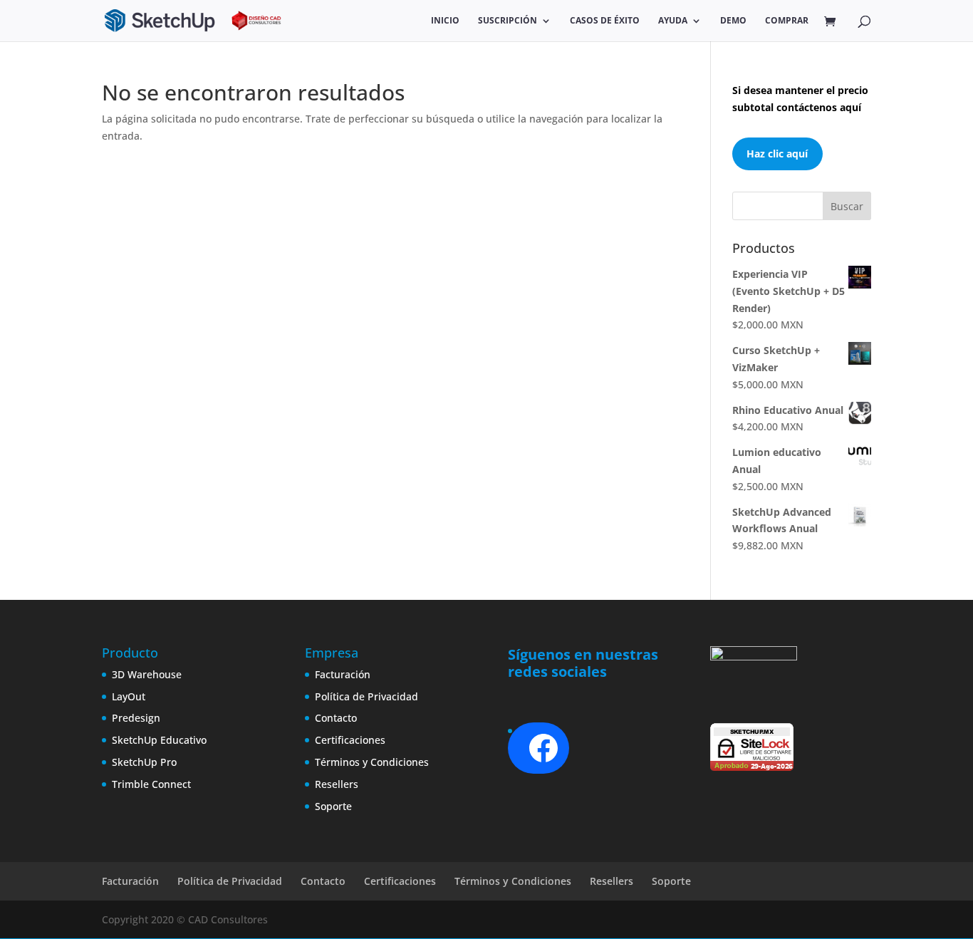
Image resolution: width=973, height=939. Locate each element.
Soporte (333, 806)
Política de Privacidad (366, 696)
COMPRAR (786, 21)
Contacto (336, 718)
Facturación (342, 674)
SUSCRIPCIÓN (507, 21)
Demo (733, 21)
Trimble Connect (151, 784)
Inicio (445, 21)
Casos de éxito (605, 21)
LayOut (128, 696)
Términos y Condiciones (372, 762)
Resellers (336, 784)
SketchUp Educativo (159, 740)
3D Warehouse (147, 674)
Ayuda (672, 21)
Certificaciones (350, 740)
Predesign (136, 718)
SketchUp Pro (144, 762)
